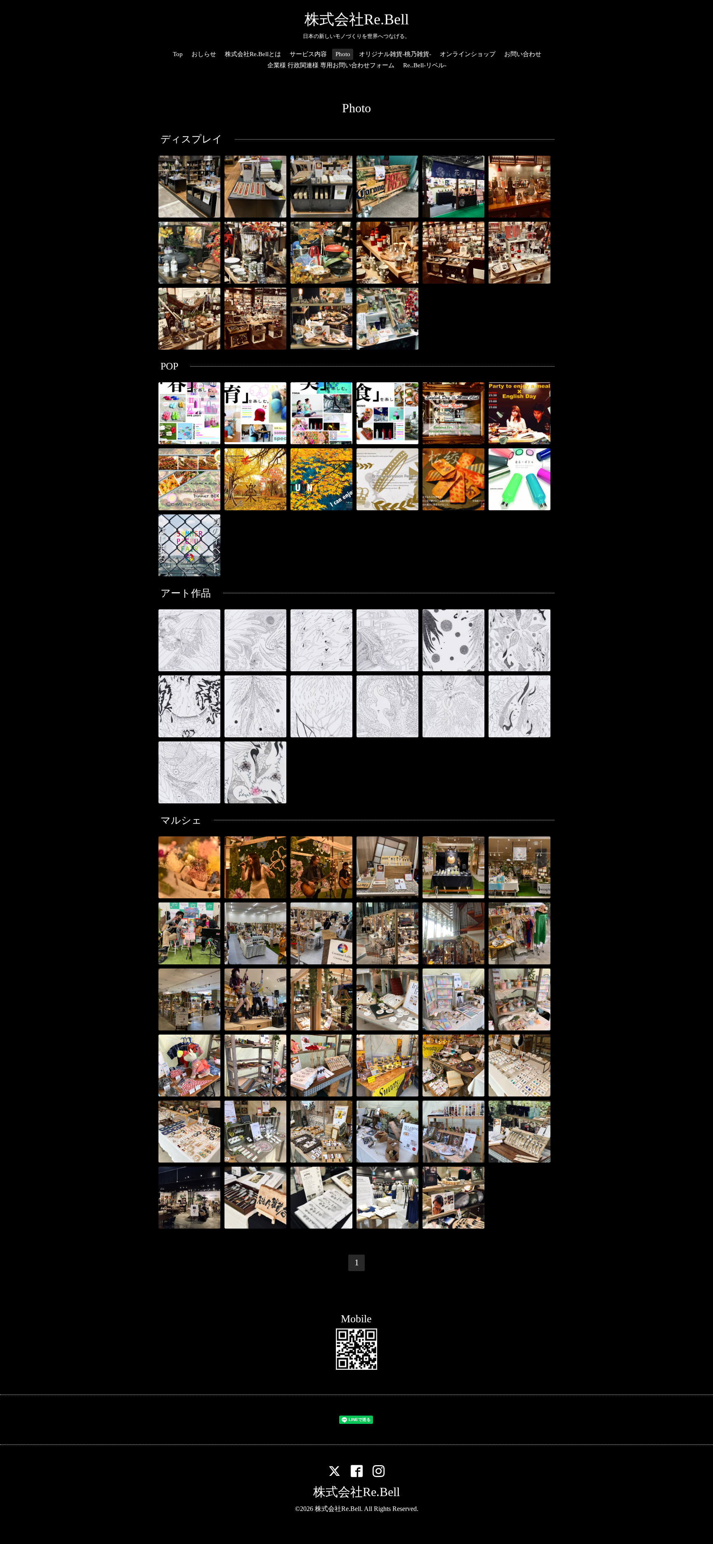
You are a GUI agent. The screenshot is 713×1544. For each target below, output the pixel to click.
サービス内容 (308, 54)
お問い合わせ (522, 54)
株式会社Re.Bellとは (253, 54)
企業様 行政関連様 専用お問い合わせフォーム (330, 65)
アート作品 (186, 593)
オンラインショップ (468, 54)
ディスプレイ (191, 139)
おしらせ (203, 54)
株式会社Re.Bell (357, 19)
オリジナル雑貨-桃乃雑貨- (395, 54)
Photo (342, 54)
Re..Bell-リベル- (424, 65)
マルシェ (181, 820)
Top (178, 54)
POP (169, 366)
